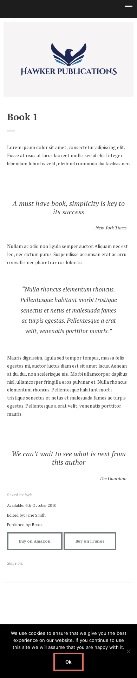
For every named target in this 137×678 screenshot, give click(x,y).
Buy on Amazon (35, 541)
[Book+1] (28, 563)
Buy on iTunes (90, 541)
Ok (68, 662)
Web (28, 494)
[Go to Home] (68, 75)
